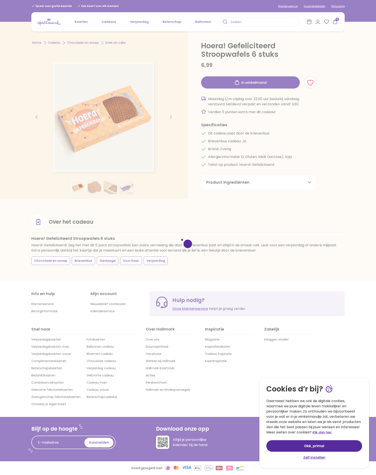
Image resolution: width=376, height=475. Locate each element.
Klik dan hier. (322, 432)
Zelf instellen (314, 457)
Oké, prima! (314, 445)
